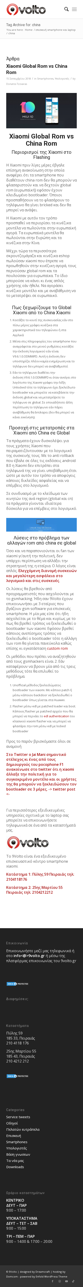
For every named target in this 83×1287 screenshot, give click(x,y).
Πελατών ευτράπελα (22, 1129)
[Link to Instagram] (59, 1281)
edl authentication (56, 716)
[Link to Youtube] (66, 1281)
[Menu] (74, 9)
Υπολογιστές (62, 78)
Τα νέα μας (15, 1160)
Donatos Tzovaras (16, 84)
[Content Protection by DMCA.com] (17, 985)
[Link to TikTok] (73, 1281)
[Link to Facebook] (52, 1281)
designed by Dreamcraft (35, 1271)
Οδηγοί (12, 1123)
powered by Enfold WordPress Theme (43, 1276)
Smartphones (45, 78)
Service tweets (18, 1117)
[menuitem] (64, 9)
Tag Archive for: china (23, 25)
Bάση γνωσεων (18, 1154)
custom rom (57, 648)
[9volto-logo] (34, 9)
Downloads (15, 1166)
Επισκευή (13, 1135)
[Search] (64, 9)
